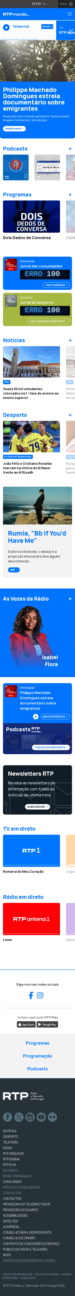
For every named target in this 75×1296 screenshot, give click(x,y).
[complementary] (37, 648)
